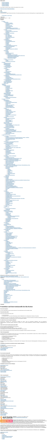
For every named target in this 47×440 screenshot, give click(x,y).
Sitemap (3, 438)
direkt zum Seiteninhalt (5, 5)
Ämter (3, 279)
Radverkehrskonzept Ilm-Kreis (10, 118)
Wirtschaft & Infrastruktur (9, 166)
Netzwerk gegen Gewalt (9, 163)
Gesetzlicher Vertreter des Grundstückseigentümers (13, 227)
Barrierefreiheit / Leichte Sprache (7, 15)
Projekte (9, 171)
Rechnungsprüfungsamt (7, 224)
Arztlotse (7, 178)
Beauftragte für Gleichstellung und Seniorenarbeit (11, 159)
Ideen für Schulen (8, 120)
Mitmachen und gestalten (11, 173)
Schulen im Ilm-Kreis (7, 85)
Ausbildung (7, 223)
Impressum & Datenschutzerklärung (7, 436)
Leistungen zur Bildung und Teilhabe (11, 272)
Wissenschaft (6, 96)
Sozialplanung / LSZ (9, 197)
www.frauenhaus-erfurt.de (4, 348)
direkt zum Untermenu (5, 4)
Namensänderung (8, 219)
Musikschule (8, 91)
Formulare (7, 52)
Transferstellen (8, 98)
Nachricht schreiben (3, 349)
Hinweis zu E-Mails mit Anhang (7, 437)
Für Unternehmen (8, 271)
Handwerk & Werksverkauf (10, 129)
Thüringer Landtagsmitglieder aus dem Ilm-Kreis (13, 28)
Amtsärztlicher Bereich (9, 179)
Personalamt (6, 222)
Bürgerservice (6, 50)
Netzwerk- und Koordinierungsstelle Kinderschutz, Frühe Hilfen (15, 198)
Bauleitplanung (8, 151)
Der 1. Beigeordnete (9, 35)
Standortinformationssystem (8, 81)
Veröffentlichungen (7, 39)
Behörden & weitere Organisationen (9, 46)
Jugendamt (5, 291)
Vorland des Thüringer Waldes (10, 107)
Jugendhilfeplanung (9, 196)
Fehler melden (4, 435)
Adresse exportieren (3, 380)
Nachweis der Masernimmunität (10, 181)
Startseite (3, 434)
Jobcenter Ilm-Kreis (7, 268)
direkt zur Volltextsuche (5, 3)
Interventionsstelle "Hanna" (4, 365)
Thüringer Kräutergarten (9, 125)
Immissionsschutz (8, 243)
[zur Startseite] (1, 11)
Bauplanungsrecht (8, 150)
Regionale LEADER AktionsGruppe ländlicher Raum (14, 74)
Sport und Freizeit (6, 122)
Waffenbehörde (8, 214)
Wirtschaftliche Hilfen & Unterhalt (11, 194)
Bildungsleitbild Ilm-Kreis (9, 94)
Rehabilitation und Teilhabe (10, 238)
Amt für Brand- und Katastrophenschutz (10, 135)
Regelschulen (8, 87)
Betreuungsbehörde (9, 234)
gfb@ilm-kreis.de (5, 396)
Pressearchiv (8, 42)
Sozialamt (5, 231)
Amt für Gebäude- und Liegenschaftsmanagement (11, 141)
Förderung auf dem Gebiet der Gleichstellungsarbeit (13, 285)
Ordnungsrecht (8, 220)
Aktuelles (7, 136)
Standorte (7, 38)
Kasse (5, 207)
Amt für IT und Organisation (8, 143)
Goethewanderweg (8, 110)
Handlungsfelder (10, 170)
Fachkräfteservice (6, 75)
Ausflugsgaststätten (8, 132)
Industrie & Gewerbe (9, 25)
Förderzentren (8, 89)
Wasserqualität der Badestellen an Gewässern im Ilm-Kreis (14, 187)
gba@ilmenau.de (5, 413)
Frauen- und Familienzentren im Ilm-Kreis (12, 160)
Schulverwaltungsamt (7, 229)
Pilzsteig (7, 115)
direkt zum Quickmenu (5, 2)
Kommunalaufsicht (7, 210)
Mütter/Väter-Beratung (9, 201)
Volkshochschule (8, 92)
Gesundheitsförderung (9, 182)
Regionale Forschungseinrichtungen (11, 97)
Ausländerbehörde (8, 215)
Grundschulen (8, 86)
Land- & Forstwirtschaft (9, 26)
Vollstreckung (8, 209)
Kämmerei (5, 292)
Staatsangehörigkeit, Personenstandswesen (12, 218)
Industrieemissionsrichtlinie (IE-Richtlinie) (12, 248)
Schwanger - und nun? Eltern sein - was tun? (12, 200)
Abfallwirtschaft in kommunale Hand (13, 56)
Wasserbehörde (8, 245)
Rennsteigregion (8, 103)
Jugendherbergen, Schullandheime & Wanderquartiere (14, 131)
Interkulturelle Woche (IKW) (10, 157)
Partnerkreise (8, 24)
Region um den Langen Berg (10, 104)
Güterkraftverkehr (8, 256)
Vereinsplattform (8, 27)
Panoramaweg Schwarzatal (10, 116)
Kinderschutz (8, 199)
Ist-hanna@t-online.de (6, 369)
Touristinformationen (7, 134)
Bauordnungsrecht (8, 152)
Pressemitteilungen (8, 71)
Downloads (7, 154)
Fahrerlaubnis (8, 254)
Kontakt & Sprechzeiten (9, 211)
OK (1, 10)
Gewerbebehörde (8, 213)
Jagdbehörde (8, 262)
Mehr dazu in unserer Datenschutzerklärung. (7, 8)
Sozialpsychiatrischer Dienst (10, 184)
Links (7, 140)
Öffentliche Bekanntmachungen (10, 41)
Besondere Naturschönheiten (10, 126)
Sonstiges (7, 49)
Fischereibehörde (8, 263)
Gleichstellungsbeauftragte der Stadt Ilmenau (6, 408)
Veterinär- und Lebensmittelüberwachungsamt (10, 260)
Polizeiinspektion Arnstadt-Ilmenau (5, 376)
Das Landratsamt (6, 33)
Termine (7, 60)
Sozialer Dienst (8, 193)
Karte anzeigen (2, 367)
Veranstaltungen (6, 99)
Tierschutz (7, 264)
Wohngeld (7, 239)
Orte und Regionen (7, 100)
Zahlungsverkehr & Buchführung (11, 208)
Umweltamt (5, 240)
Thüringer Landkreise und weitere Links (12, 31)
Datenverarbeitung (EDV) (9, 144)
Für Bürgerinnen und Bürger (10, 270)
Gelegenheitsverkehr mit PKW (10, 255)
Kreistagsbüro (8, 167)
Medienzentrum (8, 146)
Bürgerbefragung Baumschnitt (12, 57)
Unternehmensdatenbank (7, 79)
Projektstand (7, 69)
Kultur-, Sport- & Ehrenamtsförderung (11, 165)
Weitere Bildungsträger (7, 93)
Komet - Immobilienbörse (7, 82)
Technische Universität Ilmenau (8, 95)
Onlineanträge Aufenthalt (11, 216)
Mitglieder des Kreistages (9, 59)
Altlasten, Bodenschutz (9, 242)
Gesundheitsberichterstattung (10, 183)
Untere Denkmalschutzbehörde (10, 153)
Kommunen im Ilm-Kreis (9, 23)
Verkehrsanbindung (9, 30)
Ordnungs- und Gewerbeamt (8, 295)
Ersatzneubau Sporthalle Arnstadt (12, 54)
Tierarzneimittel (8, 266)
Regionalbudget (8, 65)
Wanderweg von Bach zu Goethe (11, 111)
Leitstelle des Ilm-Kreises (4, 386)
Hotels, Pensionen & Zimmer (10, 133)
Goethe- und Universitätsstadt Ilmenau (11, 102)
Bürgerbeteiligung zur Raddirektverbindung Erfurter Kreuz (16, 55)
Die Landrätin (8, 34)
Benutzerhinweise (8, 80)
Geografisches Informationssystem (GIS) (12, 145)
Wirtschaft (3, 62)
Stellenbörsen (8, 76)
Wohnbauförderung (9, 148)
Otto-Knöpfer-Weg (8, 113)
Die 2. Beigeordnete (9, 36)
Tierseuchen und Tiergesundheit (10, 265)
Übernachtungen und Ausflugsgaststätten (10, 130)
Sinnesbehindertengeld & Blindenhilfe (11, 237)
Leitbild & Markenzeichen (8, 66)
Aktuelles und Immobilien (9, 142)
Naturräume (7, 32)
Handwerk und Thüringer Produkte (9, 127)
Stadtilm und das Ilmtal (9, 105)
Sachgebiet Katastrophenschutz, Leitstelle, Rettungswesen (14, 138)
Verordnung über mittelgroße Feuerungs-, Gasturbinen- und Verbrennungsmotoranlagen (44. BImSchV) (21, 247)
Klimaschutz (8, 168)
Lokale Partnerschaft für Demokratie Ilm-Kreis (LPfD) (14, 158)
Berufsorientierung (8, 77)
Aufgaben (7, 51)
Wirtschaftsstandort (7, 72)
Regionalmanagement (7, 64)
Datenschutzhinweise (9, 205)
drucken (7, 432)
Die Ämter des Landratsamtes (10, 37)
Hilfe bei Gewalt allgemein (10, 162)
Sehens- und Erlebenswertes (8, 123)
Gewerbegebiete (8, 73)
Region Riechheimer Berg (9, 106)
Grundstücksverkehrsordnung (10, 226)
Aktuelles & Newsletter (7, 63)
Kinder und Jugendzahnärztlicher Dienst (12, 186)
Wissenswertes (6, 22)
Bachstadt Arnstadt (8, 101)
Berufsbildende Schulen (9, 90)
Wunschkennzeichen (11, 253)
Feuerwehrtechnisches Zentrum (10, 139)
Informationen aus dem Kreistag (10, 61)
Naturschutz (7, 244)
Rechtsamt (5, 225)
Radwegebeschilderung (9, 121)
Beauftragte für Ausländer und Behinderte (10, 155)
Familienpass (8, 202)
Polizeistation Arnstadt (3, 381)
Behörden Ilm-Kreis (9, 47)
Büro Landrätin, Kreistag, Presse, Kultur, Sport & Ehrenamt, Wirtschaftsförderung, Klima (17, 290)
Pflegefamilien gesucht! (9, 192)
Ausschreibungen (8, 44)
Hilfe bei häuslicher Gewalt (10, 161)
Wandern (5, 108)
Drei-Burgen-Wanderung (9, 112)
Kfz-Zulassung (8, 252)
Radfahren (5, 117)
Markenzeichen (8, 67)
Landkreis (3, 21)
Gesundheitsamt (6, 176)
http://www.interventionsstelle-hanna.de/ (6, 370)
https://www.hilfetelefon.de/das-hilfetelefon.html (20, 417)
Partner (9, 174)
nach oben (4, 432)
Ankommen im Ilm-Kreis (9, 78)
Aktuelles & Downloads (9, 232)
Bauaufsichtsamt (6, 149)
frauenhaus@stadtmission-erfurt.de (8, 347)
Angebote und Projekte (9, 203)
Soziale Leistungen (8, 235)
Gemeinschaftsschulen (9, 88)
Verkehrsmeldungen (9, 40)
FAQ (6, 70)
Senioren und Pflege (9, 233)
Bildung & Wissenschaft (4, 84)
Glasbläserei (7, 128)
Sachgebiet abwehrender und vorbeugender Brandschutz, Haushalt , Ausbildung (17, 137)
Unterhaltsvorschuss (9, 195)
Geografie (5, 29)
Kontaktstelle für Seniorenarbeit (10, 164)
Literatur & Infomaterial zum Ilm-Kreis (11, 45)
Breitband (5, 68)
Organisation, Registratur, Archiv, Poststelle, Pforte (13, 147)
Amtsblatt (7, 43)
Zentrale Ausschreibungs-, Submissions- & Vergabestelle (14, 228)
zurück (1, 432)
